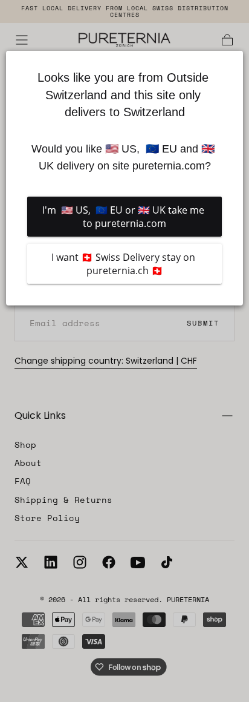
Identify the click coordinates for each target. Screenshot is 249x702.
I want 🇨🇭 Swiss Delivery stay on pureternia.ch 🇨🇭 (124, 264)
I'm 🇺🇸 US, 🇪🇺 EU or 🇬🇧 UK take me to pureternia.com (124, 216)
